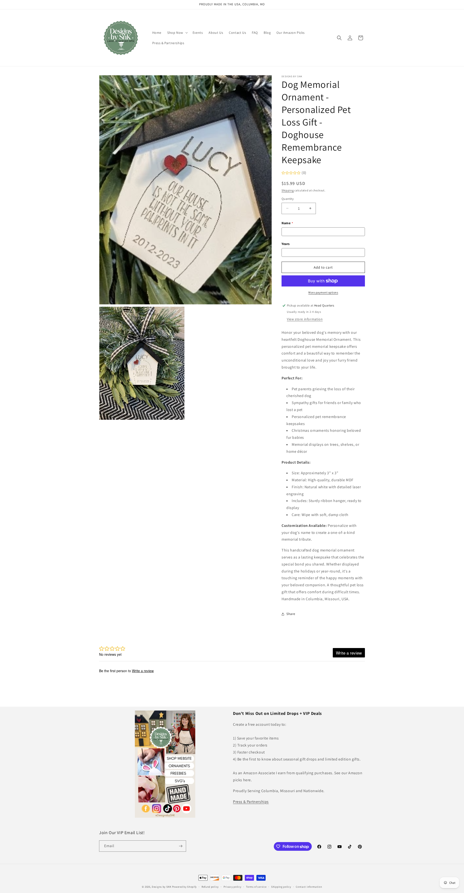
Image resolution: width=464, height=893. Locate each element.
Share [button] (290, 614)
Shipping (288, 190)
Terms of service (256, 886)
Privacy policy (232, 886)
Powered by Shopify (184, 886)
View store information (305, 319)
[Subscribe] (180, 846)
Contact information (309, 886)
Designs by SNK (161, 886)
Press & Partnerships (251, 801)
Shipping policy (281, 886)
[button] (177, 33)
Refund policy (210, 886)
